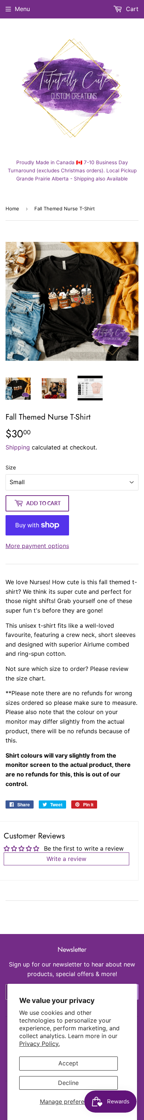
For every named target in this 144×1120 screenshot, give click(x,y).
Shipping (18, 447)
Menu (22, 9)
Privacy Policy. (39, 1043)
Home (12, 208)
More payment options (37, 545)
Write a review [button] (66, 858)
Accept (68, 1063)
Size (11, 467)
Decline (68, 1082)
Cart (131, 9)
